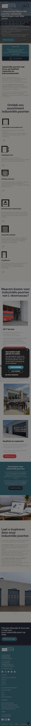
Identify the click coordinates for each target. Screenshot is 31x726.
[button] (12, 375)
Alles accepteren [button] (16, 367)
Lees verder (20, 363)
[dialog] (15, 363)
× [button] (27, 350)
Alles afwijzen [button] (15, 371)
